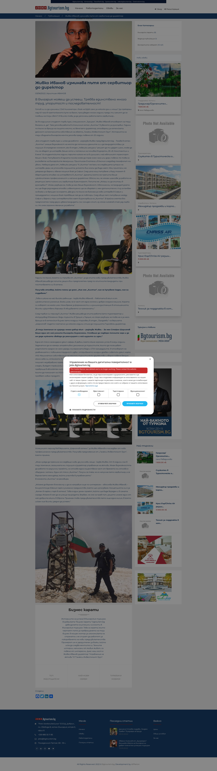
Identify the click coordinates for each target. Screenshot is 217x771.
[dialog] (108, 385)
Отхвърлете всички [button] (107, 404)
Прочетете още (91, 386)
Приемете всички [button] (135, 404)
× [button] (150, 359)
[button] (82, 410)
